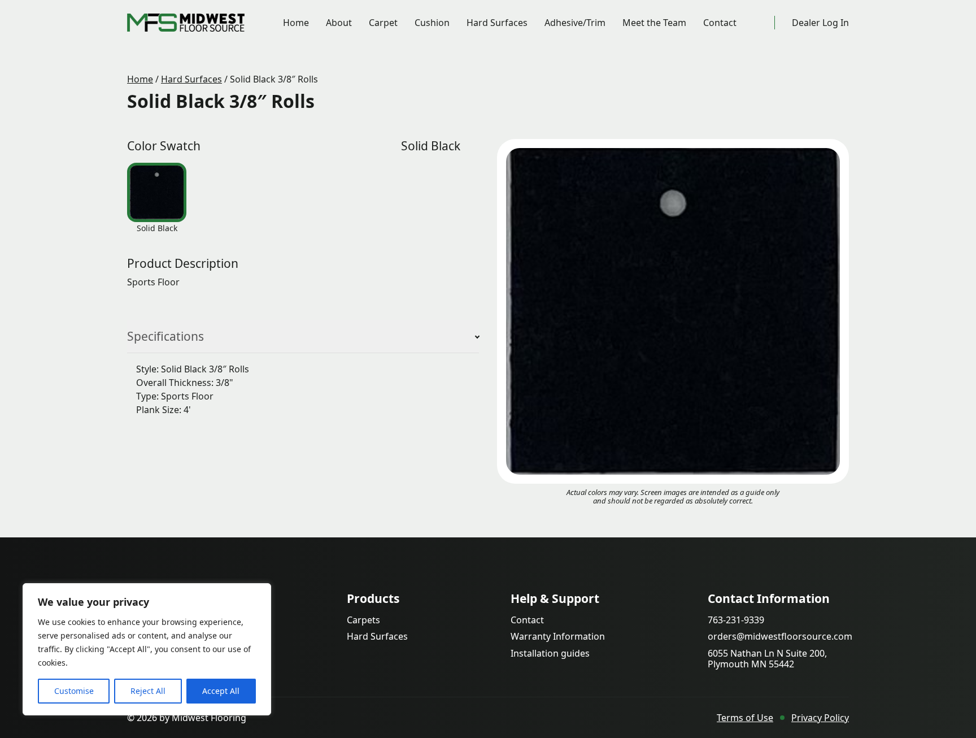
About (339, 22)
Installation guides (550, 653)
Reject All (147, 690)
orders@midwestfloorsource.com (780, 636)
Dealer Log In (820, 22)
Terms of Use (745, 717)
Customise (74, 690)
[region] (147, 649)
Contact (720, 22)
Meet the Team (654, 22)
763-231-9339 (736, 620)
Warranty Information (558, 636)
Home (296, 22)
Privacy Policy (820, 717)
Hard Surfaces (497, 22)
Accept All (220, 690)
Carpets (363, 620)
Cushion (432, 22)
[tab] (156, 192)
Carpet (383, 22)
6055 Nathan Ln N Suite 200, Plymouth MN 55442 (767, 659)
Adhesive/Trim (574, 22)
